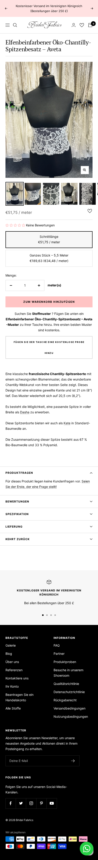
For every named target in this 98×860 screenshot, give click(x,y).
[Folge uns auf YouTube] (51, 803)
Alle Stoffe (13, 708)
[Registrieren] (73, 760)
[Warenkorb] (90, 25)
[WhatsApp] (86, 848)
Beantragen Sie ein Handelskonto (19, 697)
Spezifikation (17, 514)
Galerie (10, 645)
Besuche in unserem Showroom (68, 672)
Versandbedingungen (69, 708)
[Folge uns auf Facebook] (10, 803)
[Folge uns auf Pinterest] (41, 803)
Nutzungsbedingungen (71, 716)
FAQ (57, 645)
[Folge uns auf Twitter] (21, 803)
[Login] (74, 25)
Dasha (24, 412)
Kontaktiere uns (16, 678)
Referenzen (14, 670)
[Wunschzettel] (82, 25)
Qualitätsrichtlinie (66, 684)
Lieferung (14, 526)
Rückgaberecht (65, 700)
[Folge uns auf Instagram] (31, 803)
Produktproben (65, 662)
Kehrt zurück (17, 539)
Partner (59, 653)
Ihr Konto (12, 686)
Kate (67, 423)
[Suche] (15, 25)
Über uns (12, 662)
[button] (15, 225)
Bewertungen (17, 501)
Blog (8, 653)
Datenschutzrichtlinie (69, 692)
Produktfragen (19, 472)
